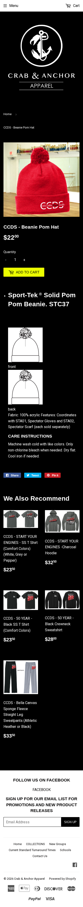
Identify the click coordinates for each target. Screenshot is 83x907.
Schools (65, 850)
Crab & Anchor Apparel (29, 878)
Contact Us (40, 856)
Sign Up (70, 822)
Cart (76, 5)
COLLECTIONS (35, 844)
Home (7, 114)
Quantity (9, 252)
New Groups (57, 844)
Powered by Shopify (62, 878)
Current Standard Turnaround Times (32, 850)
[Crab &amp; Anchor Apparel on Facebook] (74, 865)
